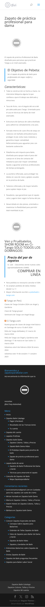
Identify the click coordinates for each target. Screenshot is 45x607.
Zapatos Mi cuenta (13, 432)
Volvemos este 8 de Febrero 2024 (18, 347)
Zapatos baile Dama (14, 440)
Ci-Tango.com (14, 320)
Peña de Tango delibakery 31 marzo (19, 331)
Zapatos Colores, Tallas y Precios (23, 442)
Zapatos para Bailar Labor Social (19, 562)
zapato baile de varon (15, 463)
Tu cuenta (14, 428)
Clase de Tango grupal (14, 311)
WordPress (29, 603)
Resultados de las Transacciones (23, 425)
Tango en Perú (14, 300)
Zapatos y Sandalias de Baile (21, 544)
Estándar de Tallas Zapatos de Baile (24, 530)
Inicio (8, 414)
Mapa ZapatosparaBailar (20, 479)
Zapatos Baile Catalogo (15, 418)
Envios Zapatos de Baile (15, 554)
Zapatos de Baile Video (19, 540)
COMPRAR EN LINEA (29, 272)
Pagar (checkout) (16, 421)
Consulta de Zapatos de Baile (18, 476)
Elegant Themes (27, 601)
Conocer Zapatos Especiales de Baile (21, 521)
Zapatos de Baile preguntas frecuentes (21, 558)
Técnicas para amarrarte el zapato (23, 472)
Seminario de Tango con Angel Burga (19, 314)
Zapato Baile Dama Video (20, 446)
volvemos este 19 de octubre (16, 354)
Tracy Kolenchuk (15, 404)
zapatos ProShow (13, 436)
